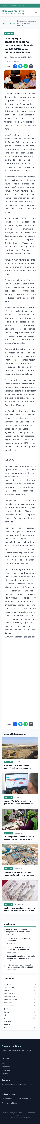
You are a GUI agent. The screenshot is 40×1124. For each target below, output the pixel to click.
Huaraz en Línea (26, 1099)
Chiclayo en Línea (9, 1103)
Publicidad (6, 1070)
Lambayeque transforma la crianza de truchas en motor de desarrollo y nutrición (19, 909)
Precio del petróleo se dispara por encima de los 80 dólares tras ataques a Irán (20, 948)
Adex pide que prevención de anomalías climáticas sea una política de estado (17, 766)
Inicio (4, 23)
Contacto (5, 1074)
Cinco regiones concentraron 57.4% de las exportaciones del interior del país (20, 838)
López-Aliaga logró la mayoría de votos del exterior (19, 939)
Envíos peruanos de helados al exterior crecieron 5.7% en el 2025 (20, 966)
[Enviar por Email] (31, 66)
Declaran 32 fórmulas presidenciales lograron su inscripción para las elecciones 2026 (21, 957)
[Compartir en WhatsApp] (25, 66)
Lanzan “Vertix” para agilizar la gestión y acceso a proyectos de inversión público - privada (18, 802)
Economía (11, 23)
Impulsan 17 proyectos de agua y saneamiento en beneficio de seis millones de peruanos (18, 873)
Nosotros (6, 1067)
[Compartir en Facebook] (15, 66)
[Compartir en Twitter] (20, 66)
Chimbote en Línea (10, 1099)
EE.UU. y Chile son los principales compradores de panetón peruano (19, 931)
